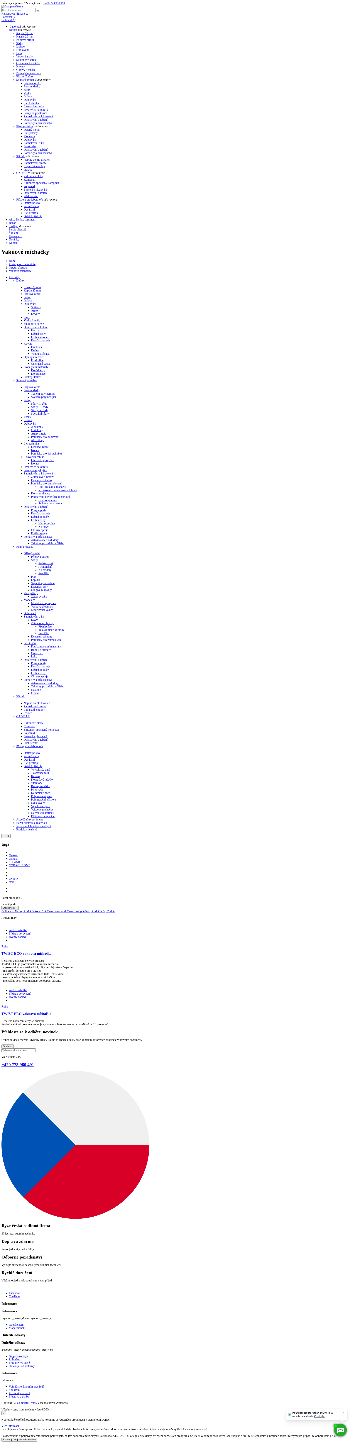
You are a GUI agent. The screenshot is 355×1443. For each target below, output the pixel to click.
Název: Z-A (39, 911)
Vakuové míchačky (42, 809)
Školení (13, 232)
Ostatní (35, 693)
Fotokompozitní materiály (46, 646)
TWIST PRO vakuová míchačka (26, 1014)
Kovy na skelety (40, 493)
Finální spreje (39, 533)
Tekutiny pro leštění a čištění (47, 543)
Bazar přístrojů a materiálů (31, 822)
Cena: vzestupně (57, 911)
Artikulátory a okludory (45, 540)
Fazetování (30, 146)
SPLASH (14, 862)
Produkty (14, 277)
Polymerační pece (41, 796)
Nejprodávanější (18, 1356)
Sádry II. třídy (39, 403)
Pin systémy (31, 133)
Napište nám (16, 1324)
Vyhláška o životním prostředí (26, 1386)
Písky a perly (38, 510)
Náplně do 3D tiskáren (37, 159)
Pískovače (37, 789)
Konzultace (15, 236)
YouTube (14, 1296)
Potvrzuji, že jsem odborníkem (19, 1439)
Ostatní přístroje (33, 216)
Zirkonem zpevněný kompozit (41, 182)
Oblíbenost (10, 907)
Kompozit (29, 179)
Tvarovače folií (40, 772)
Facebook (14, 1293)
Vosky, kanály (24, 56)
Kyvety (20, 66)
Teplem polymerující (43, 393)
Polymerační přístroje (43, 799)
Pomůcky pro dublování (45, 436)
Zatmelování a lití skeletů (38, 116)
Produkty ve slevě (26, 829)
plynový (13, 878)
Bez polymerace (47, 500)
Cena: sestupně (76, 911)
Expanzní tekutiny (34, 166)
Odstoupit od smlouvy (22, 1366)
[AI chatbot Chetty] (340, 1430)
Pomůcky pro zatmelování (46, 483)
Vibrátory (36, 782)
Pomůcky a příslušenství (38, 123)
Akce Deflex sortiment (29, 819)
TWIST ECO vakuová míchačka (26, 953)
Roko (4, 946)
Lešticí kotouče (40, 337)
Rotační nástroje (40, 340)
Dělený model (32, 129)
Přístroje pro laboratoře (29, 199)
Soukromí (14, 1389)
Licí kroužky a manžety (52, 486)
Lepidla (35, 579)
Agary (34, 310)
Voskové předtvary (42, 606)
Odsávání (29, 209)
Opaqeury (37, 653)
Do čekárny (38, 370)
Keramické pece (40, 792)
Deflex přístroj (32, 202)
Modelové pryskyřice (43, 603)
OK (6, 836)
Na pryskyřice (46, 523)
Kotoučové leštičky (42, 779)
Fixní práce (45, 626)
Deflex (13, 29)
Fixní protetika (24, 126)
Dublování (22, 49)
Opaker (13, 855)
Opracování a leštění (28, 63)
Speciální (43, 573)
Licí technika (31, 103)
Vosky (27, 93)
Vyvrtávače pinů (40, 769)
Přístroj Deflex (24, 76)
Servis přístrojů (17, 229)
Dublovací (37, 347)
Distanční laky (39, 586)
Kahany (35, 776)
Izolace (20, 46)
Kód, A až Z (92, 911)
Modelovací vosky (42, 609)
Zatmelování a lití (34, 143)
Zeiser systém (39, 596)
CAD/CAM (23, 172)
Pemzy (35, 330)
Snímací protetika (26, 79)
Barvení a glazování (35, 189)
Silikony (36, 307)
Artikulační (45, 566)
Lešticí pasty (38, 333)
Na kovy (43, 526)
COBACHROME (19, 865)
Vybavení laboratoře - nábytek (33, 826)
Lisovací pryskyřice (42, 460)
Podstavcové (45, 563)
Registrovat (8, 13)
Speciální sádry (40, 413)
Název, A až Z (23, 911)
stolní (12, 882)
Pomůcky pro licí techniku (46, 453)
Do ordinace (38, 373)
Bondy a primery (41, 649)
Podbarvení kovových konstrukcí (50, 496)
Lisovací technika (34, 106)
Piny (33, 576)
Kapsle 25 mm (24, 36)
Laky (19, 53)
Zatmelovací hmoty (35, 163)
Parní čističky (31, 206)
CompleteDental (26, 1402)
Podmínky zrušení (19, 1393)
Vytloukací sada (40, 353)
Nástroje (36, 689)
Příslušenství (31, 196)
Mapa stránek (17, 1328)
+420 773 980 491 (54, 3)
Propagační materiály (28, 73)
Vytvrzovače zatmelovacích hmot (57, 490)
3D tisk (20, 156)
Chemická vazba (40, 363)
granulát (13, 858)
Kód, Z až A (107, 911)
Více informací (10, 1425)
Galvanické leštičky (42, 812)
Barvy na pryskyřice (35, 113)
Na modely (44, 570)
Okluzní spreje (39, 530)
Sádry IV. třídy (39, 410)
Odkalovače (38, 802)
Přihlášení (14, 1359)
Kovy (34, 619)
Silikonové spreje (26, 59)
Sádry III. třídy (39, 406)
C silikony (37, 430)
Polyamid (29, 186)
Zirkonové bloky (33, 176)
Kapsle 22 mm (24, 33)
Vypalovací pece (40, 806)
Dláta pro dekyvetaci (43, 816)
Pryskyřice (37, 360)
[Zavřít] (343, 1412)
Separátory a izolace (43, 583)
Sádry (19, 43)
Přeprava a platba (19, 1396)
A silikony (37, 426)
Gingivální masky (41, 589)
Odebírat (7, 1046)
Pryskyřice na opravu (36, 109)
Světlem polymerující (43, 397)
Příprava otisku (25, 39)
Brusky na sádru (40, 786)
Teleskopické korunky (51, 629)
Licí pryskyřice (40, 446)
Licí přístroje (31, 212)
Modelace (29, 136)
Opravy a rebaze (26, 69)
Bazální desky (32, 86)
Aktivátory (37, 440)
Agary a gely (38, 433)
